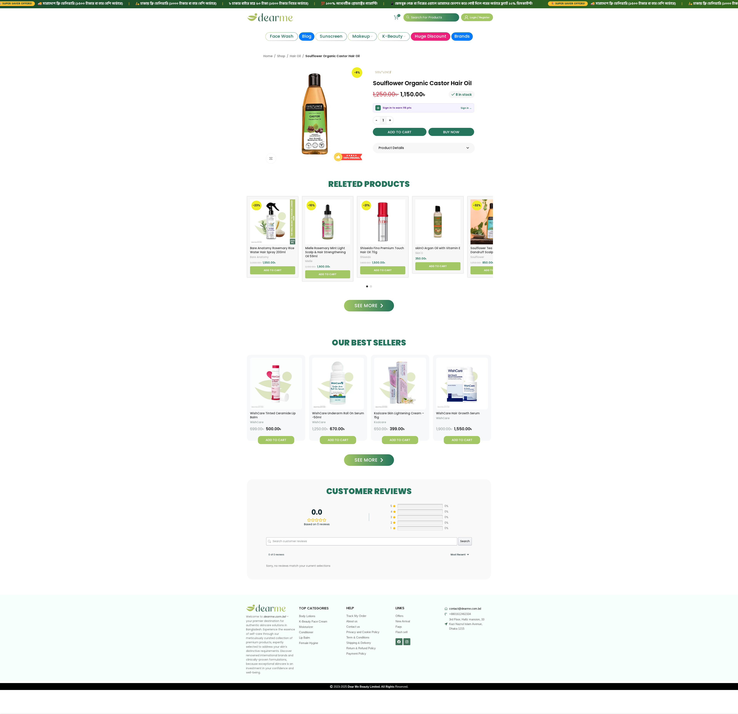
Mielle (308, 261)
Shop (281, 56)
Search (465, 541)
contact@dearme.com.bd (465, 608)
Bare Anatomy (259, 257)
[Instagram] (406, 641)
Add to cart (399, 132)
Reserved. (378, 686)
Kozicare (380, 422)
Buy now (451, 132)
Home (268, 56)
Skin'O (419, 253)
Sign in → (466, 108)
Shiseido (365, 257)
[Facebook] (399, 641)
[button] (272, 270)
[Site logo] (270, 17)
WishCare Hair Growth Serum (458, 413)
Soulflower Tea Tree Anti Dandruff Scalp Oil (488, 250)
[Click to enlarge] (271, 158)
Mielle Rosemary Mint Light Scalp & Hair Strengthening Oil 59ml (325, 252)
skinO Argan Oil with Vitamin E (437, 248)
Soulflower (477, 257)
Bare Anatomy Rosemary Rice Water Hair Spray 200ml (272, 250)
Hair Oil (295, 56)
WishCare (256, 422)
